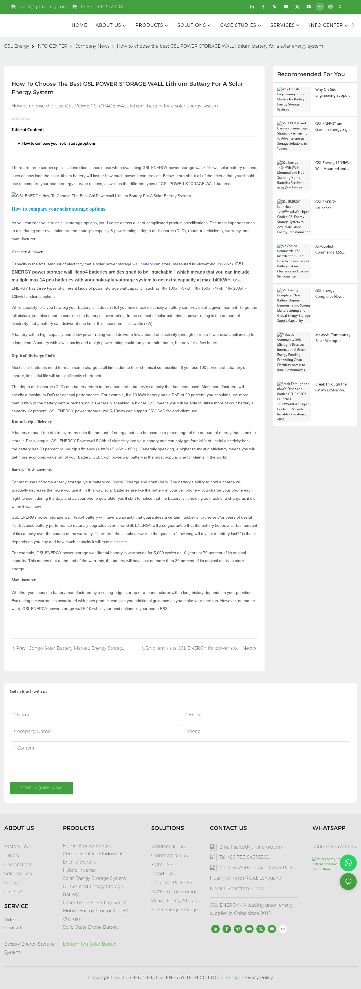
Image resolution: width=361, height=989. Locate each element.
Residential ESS (168, 846)
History (11, 855)
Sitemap (230, 977)
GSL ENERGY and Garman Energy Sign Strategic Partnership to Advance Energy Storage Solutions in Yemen (333, 127)
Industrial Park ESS (172, 882)
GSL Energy (16, 46)
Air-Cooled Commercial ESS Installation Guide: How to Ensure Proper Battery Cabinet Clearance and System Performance (333, 250)
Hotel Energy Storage (174, 909)
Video (10, 919)
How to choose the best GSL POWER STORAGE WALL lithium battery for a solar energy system (220, 46)
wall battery (143, 264)
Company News (92, 46)
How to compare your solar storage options (59, 144)
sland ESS (163, 873)
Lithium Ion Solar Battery (90, 944)
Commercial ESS (169, 855)
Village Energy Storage (175, 900)
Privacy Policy (258, 977)
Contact (12, 927)
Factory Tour (17, 846)
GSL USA (14, 891)
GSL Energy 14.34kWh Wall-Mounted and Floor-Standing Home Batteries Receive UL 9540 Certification (333, 166)
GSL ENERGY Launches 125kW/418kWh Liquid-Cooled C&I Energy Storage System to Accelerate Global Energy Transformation (333, 205)
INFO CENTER (51, 46)
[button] (353, 25)
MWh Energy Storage (174, 891)
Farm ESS (162, 864)
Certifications (18, 864)
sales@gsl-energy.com (44, 6)
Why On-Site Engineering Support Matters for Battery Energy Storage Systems (332, 93)
